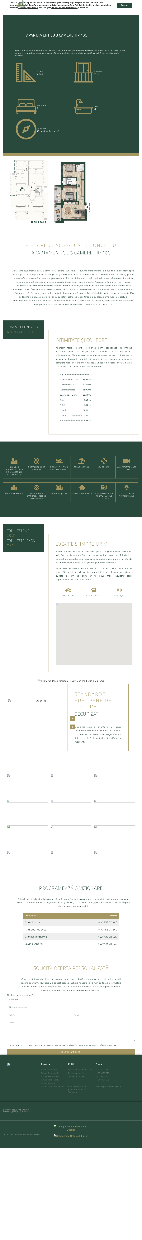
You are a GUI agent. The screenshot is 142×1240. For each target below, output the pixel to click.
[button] (135, 3)
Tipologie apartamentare (19, 995)
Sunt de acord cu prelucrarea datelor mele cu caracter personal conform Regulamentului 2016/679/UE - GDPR (63, 1045)
